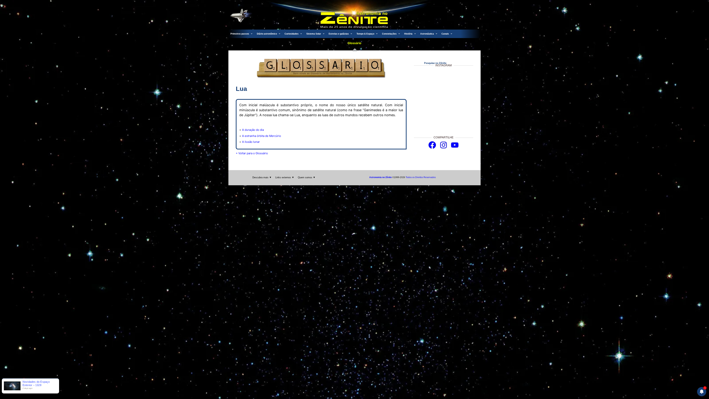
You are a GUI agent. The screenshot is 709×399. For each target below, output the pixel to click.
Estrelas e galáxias (339, 34)
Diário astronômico (267, 34)
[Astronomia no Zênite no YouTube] (455, 145)
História (408, 34)
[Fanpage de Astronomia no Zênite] (432, 145)
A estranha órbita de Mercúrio (261, 136)
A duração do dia (253, 130)
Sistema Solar (313, 34)
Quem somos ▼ (306, 177)
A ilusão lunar (251, 142)
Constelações (389, 34)
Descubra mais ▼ (262, 177)
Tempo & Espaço (365, 34)
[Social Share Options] (417, 126)
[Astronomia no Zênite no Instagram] (443, 145)
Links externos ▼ (284, 177)
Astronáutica (427, 34)
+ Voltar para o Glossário (252, 153)
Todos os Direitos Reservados (421, 177)
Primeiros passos (239, 34)
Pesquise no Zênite (435, 63)
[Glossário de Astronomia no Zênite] (321, 77)
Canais (445, 34)
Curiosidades (292, 34)
